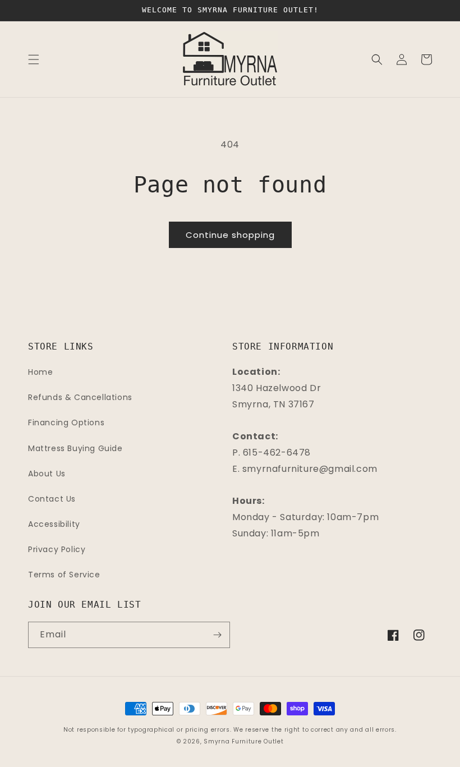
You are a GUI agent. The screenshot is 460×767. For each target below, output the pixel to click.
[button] (33, 59)
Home (40, 372)
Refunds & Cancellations (80, 397)
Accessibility (54, 524)
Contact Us (52, 498)
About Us (47, 473)
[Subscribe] (217, 635)
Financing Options (66, 422)
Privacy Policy (56, 549)
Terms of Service (64, 574)
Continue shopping (230, 235)
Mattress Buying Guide (75, 448)
